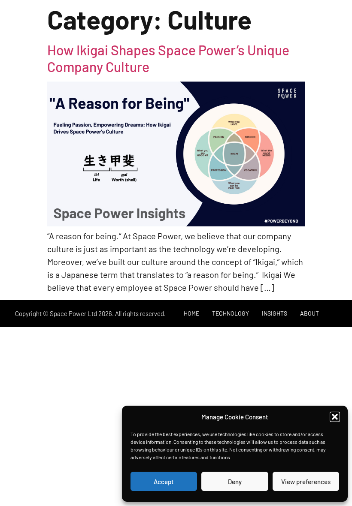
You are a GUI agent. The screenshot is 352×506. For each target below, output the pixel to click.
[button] (335, 417)
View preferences (306, 481)
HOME (191, 313)
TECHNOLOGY (230, 313)
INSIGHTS (274, 313)
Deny (235, 481)
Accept (164, 481)
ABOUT (309, 313)
